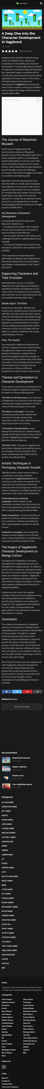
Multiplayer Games (10, 876)
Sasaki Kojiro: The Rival (15, 111)
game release (7, 842)
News (4, 885)
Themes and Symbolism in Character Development (18, 117)
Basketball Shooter (21, 758)
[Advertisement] (22, 732)
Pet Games (6, 894)
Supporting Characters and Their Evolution (20, 109)
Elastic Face (18, 775)
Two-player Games (10, 946)
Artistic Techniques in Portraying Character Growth (20, 123)
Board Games (7, 820)
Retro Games (7, 911)
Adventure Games (9, 807)
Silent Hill (6, 924)
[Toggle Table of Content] (37, 100)
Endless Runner (8, 833)
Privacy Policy (7, 1084)
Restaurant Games (10, 907)
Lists (4, 872)
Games (4, 846)
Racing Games (7, 902)
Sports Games (8, 933)
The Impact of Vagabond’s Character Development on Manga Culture (18, 128)
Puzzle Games (8, 898)
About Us (5, 1078)
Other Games (7, 889)
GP (3, 859)
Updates (5, 963)
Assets (5, 815)
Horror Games (8, 868)
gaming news (7, 855)
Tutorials (6, 942)
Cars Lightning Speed (22, 784)
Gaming (5, 850)
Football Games (9, 837)
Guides (4, 863)
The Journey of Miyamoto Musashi (17, 103)
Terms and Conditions (10, 1087)
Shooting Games (9, 920)
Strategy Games (9, 937)
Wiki (3, 968)
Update (5, 959)
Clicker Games (8, 828)
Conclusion (9, 132)
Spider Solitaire (19, 767)
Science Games (8, 915)
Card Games (7, 824)
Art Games (6, 811)
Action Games (8, 802)
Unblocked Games (9, 950)
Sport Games (7, 929)
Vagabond (20, 84)
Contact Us (6, 1081)
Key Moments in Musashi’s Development (21, 106)
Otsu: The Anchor (13, 114)
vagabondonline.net (25, 478)
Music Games (7, 881)
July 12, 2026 (6, 46)
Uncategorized (8, 955)
